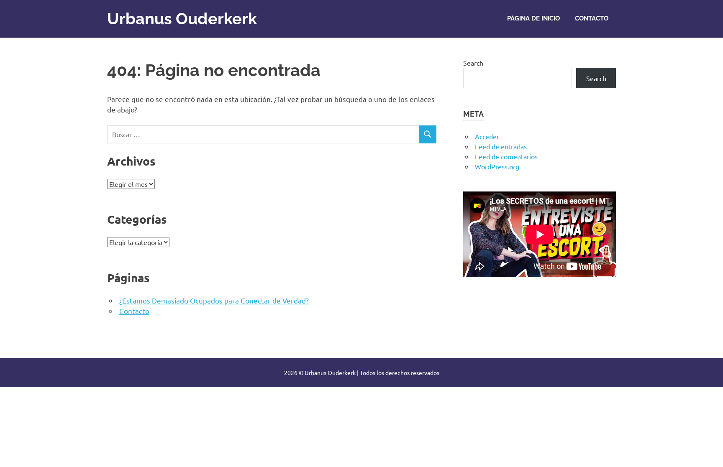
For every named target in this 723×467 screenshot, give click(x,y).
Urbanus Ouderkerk (182, 18)
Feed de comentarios (506, 156)
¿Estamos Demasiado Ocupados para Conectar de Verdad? (214, 300)
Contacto (591, 18)
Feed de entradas (501, 146)
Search (473, 63)
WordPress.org (497, 166)
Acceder (487, 136)
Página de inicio (533, 18)
